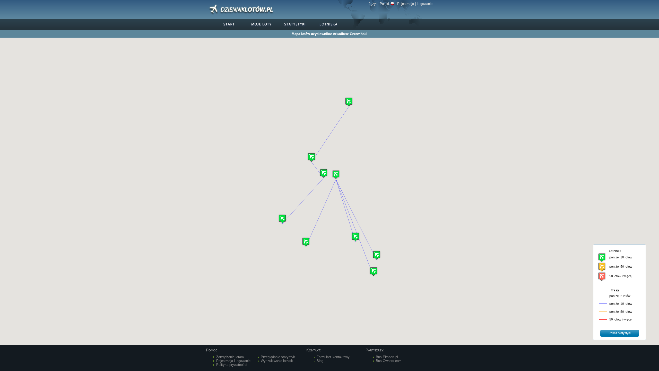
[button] (336, 174)
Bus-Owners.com (389, 361)
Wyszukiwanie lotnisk (277, 361)
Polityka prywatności (231, 365)
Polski (384, 4)
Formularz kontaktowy (333, 357)
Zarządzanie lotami (230, 357)
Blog (320, 361)
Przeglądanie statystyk (278, 357)
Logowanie (424, 4)
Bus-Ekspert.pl (387, 357)
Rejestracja (405, 4)
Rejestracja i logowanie (233, 361)
